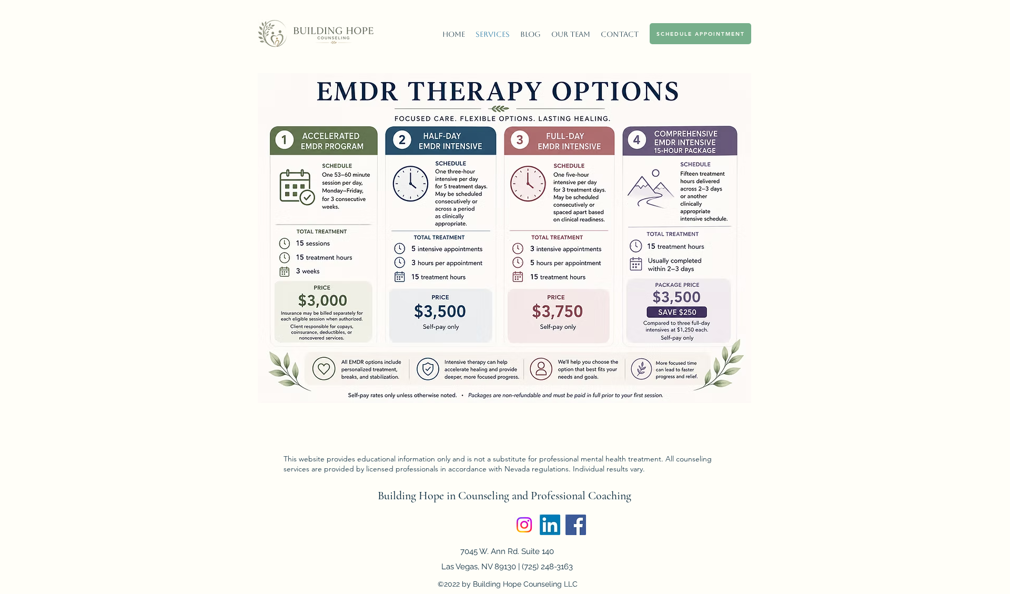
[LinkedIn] (550, 525)
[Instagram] (524, 525)
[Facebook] (575, 525)
